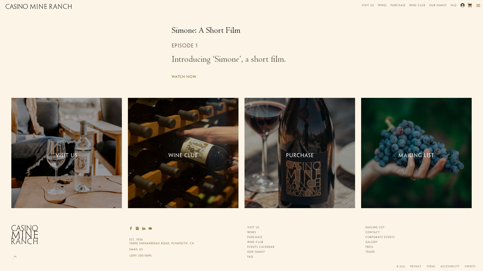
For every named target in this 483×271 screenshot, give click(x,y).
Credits (470, 267)
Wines (382, 5)
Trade (370, 252)
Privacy (415, 267)
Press (369, 247)
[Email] (151, 228)
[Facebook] (132, 228)
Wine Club (417, 5)
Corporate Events (380, 237)
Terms (431, 267)
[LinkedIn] (145, 228)
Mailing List (375, 227)
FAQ (454, 5)
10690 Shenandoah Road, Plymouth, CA (161, 243)
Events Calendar (261, 247)
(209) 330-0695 (140, 256)
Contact (372, 232)
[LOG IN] (463, 6)
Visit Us (368, 5)
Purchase (398, 5)
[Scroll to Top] (15, 254)
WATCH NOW (185, 77)
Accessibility (450, 267)
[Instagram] (138, 228)
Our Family (438, 5)
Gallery (371, 242)
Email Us (136, 249)
